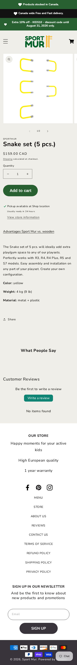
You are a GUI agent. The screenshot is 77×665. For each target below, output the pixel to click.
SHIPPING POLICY (38, 563)
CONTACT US (38, 535)
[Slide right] (47, 131)
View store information (23, 217)
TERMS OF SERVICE (38, 544)
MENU (38, 498)
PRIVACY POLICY (38, 572)
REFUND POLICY (39, 553)
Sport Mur (29, 659)
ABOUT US (38, 516)
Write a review (38, 398)
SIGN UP (38, 628)
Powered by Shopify (52, 659)
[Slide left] (29, 131)
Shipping (8, 159)
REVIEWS (38, 525)
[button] (5, 41)
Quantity (8, 166)
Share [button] (12, 319)
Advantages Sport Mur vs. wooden (28, 231)
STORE (38, 507)
